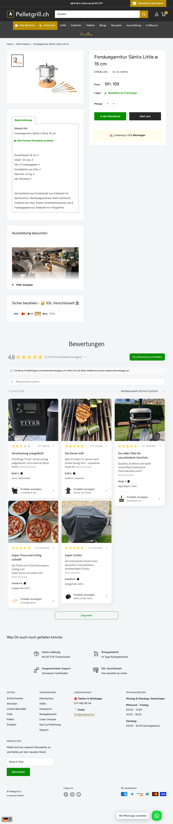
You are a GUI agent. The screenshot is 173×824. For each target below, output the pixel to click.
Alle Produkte (23, 44)
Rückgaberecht (48, 714)
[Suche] (144, 14)
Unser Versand (47, 719)
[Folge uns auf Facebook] (66, 794)
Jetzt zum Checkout (145, 117)
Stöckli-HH (100, 72)
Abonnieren (18, 771)
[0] (163, 14)
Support (44, 729)
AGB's (42, 703)
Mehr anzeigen (28, 467)
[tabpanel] (45, 168)
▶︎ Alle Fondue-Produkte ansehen (33, 140)
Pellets (10, 719)
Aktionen (12, 703)
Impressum (45, 708)
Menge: (98, 103)
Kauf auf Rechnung (50, 724)
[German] (7, 819)
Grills (9, 714)
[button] (85, 357)
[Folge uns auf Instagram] (72, 794)
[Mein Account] (156, 14)
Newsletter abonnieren (150, 3)
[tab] (23, 120)
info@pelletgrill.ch (84, 714)
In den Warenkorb (110, 116)
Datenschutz (46, 698)
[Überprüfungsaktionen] (53, 445)
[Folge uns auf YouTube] (78, 794)
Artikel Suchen (15, 698)
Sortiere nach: (129, 391)
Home (10, 44)
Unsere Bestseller (16, 708)
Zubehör (11, 724)
